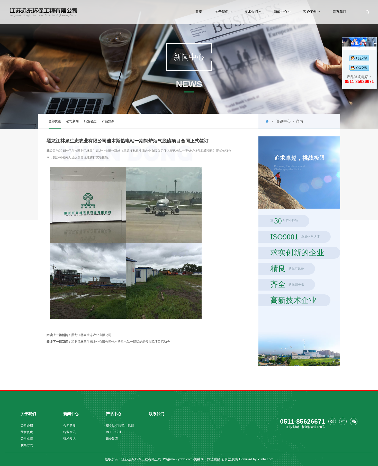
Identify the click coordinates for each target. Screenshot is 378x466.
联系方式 (27, 445)
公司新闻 (72, 121)
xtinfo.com (265, 459)
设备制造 (112, 438)
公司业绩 (27, 438)
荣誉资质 (27, 432)
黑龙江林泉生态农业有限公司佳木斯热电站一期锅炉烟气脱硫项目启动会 (108, 341)
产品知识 (108, 121)
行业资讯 (69, 432)
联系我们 (339, 12)
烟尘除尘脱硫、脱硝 (120, 425)
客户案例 (310, 12)
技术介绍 (252, 12)
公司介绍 (27, 425)
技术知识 (69, 438)
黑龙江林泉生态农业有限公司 (79, 335)
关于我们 (222, 12)
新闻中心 (281, 12)
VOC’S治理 (114, 432)
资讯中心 (283, 121)
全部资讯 (55, 121)
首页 (198, 12)
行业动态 (90, 121)
